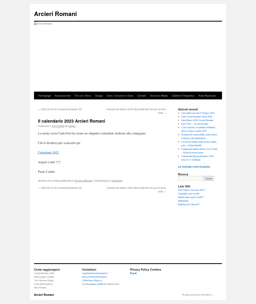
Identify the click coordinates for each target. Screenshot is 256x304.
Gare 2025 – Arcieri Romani (194, 123)
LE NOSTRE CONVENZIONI (194, 167)
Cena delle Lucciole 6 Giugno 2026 (198, 112)
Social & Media (159, 95)
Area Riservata (207, 95)
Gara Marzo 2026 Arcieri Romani (197, 120)
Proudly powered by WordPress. (197, 294)
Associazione (62, 95)
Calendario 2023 (48, 152)
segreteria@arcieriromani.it (94, 273)
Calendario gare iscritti (188, 193)
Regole (133, 273)
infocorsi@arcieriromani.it (94, 276)
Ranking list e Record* (189, 204)
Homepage (44, 95)
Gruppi (99, 95)
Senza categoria (83, 180)
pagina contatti (96, 283)
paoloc (72, 126)
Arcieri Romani (55, 13)
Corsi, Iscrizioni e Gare (120, 95)
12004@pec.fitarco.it (92, 280)
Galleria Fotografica (183, 95)
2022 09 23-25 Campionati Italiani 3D (60, 109)
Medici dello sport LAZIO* (191, 197)
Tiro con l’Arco (82, 95)
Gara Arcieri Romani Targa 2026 (196, 116)
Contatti (141, 95)
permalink (116, 180)
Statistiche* (183, 200)
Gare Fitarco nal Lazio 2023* (192, 189)
